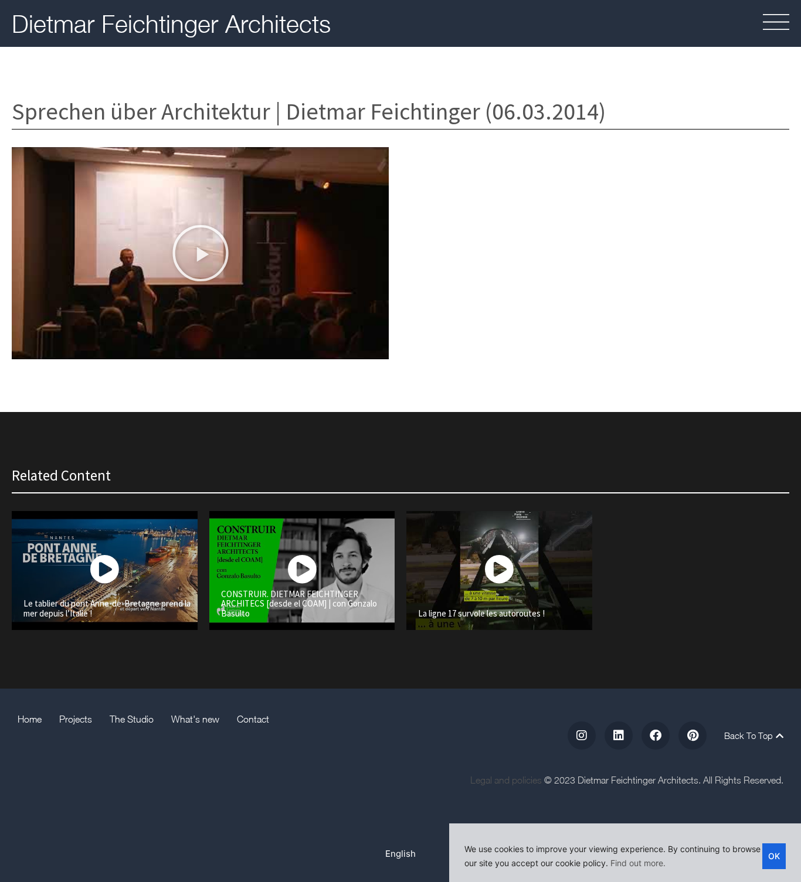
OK (774, 856)
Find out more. (638, 863)
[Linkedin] (619, 735)
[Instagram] (582, 735)
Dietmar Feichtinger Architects (171, 23)
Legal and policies (506, 780)
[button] (741, 24)
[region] (625, 852)
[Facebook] (656, 735)
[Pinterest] (692, 735)
